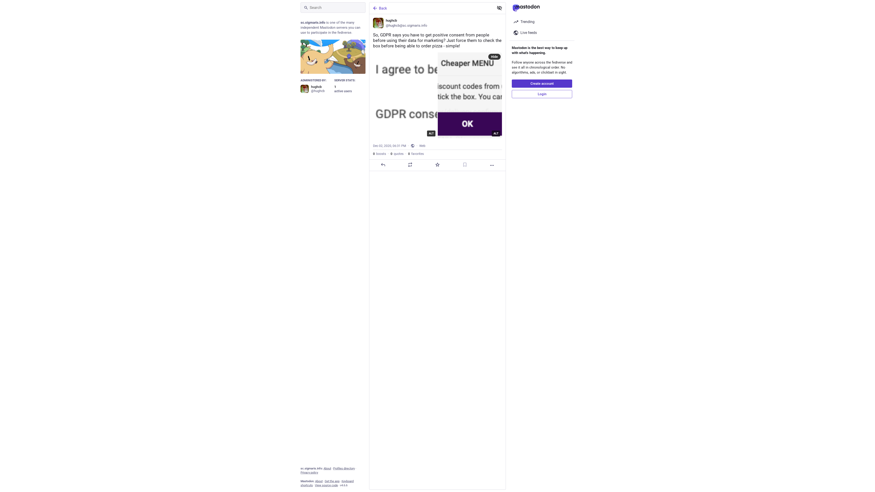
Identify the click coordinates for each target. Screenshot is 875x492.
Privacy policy (309, 472)
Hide (494, 57)
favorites (416, 154)
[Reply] (383, 164)
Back (383, 8)
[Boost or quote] (410, 164)
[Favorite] (437, 164)
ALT (431, 133)
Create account (542, 84)
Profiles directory (344, 468)
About (327, 468)
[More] (492, 165)
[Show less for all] (499, 8)
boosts (379, 154)
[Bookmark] (465, 164)
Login (542, 94)
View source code (326, 485)
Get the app (332, 481)
